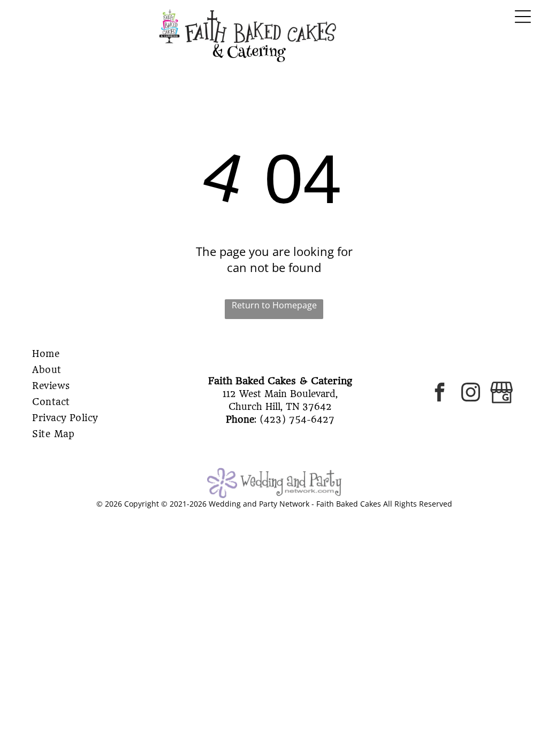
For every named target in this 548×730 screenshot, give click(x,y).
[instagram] (470, 393)
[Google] (502, 393)
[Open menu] (523, 17)
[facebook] (439, 393)
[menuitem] (83, 354)
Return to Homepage (274, 305)
